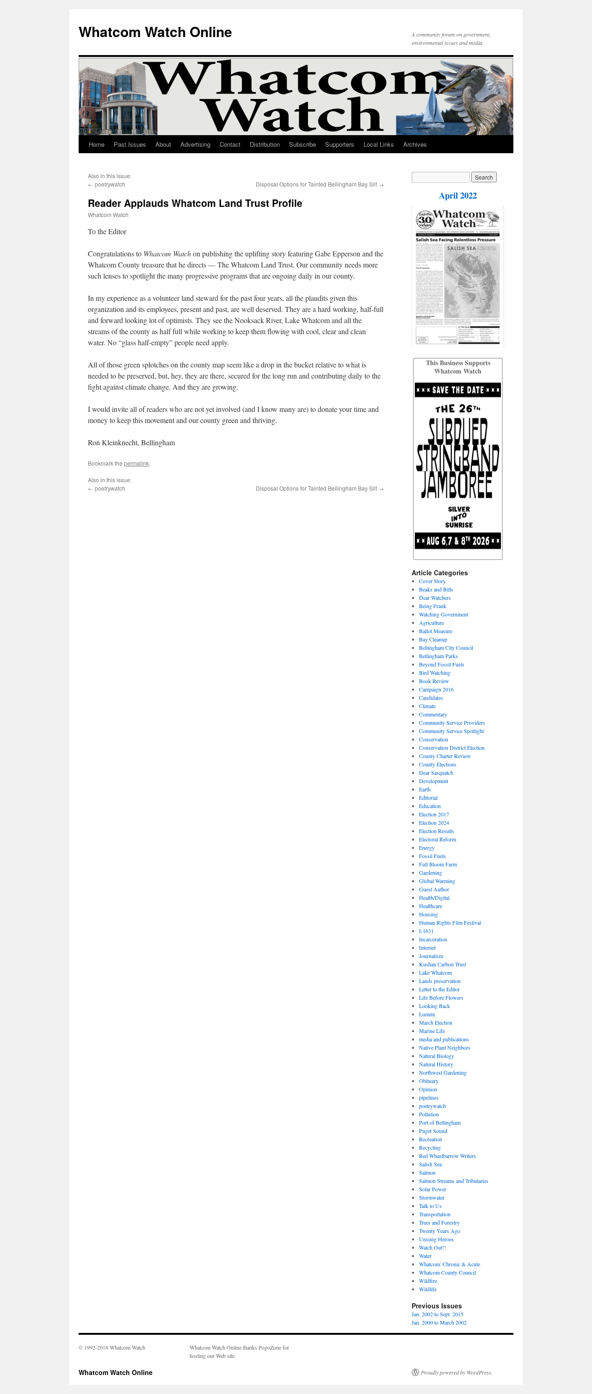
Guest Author (434, 889)
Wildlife (428, 1289)
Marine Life (432, 1030)
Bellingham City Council (446, 647)
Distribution (265, 144)
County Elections (437, 764)
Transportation (434, 1214)
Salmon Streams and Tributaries (453, 1180)
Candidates (431, 697)
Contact (230, 144)
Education (430, 805)
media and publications (444, 1039)
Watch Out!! (432, 1247)
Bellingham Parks (438, 656)
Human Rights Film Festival (450, 922)
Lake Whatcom (435, 972)
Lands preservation (440, 980)
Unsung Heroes (436, 1239)
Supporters (339, 144)
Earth (425, 789)
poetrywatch (110, 184)
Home (97, 144)
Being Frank (432, 606)
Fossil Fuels (432, 855)
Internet (427, 947)
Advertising (195, 144)
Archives (415, 144)
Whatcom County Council (447, 1272)
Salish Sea (430, 1164)
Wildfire (428, 1280)
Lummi (427, 1014)
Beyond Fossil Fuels (441, 664)
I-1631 (426, 930)
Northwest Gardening (443, 1072)
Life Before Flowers (441, 997)
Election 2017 (434, 814)
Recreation (430, 1139)
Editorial (428, 797)
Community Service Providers (452, 722)
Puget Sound (433, 1130)
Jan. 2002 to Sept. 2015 (437, 1314)
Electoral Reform (437, 839)
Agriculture (431, 622)
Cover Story (432, 581)
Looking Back (434, 1005)
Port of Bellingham (440, 1122)
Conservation (433, 739)
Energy (427, 847)
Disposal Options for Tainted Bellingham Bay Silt (316, 184)
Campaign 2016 (436, 689)
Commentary (433, 714)
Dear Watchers (435, 597)
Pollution (429, 1114)
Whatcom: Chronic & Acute (449, 1264)
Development (433, 780)
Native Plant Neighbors (444, 1047)
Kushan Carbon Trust (442, 964)
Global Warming (437, 880)
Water (425, 1255)
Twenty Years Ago (439, 1230)
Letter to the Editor (439, 989)
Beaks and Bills (436, 589)
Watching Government (443, 614)
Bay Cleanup (433, 639)
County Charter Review (445, 755)
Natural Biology (436, 1055)
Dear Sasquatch (436, 772)
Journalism (431, 955)
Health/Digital (434, 897)
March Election (435, 1022)
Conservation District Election (452, 747)
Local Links (379, 144)
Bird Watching (434, 672)
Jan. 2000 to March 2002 (439, 1322)
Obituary (428, 1080)
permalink (136, 463)
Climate (427, 705)
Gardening (430, 872)
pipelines (428, 1097)
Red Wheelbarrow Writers (447, 1155)
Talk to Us (430, 1205)
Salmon (427, 1172)
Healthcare (430, 905)
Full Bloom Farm (438, 864)
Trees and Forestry (439, 1222)
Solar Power (432, 1189)
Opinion (428, 1089)
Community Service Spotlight (451, 730)
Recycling (430, 1147)
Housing (428, 914)
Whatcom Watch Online (155, 31)
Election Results (436, 830)
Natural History (436, 1064)
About (163, 144)
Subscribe (302, 144)
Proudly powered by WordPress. (457, 1372)
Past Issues (130, 144)
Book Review (434, 681)
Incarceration (433, 939)
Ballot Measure (435, 631)
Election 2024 (434, 822)
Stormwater (431, 1197)
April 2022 (458, 195)
